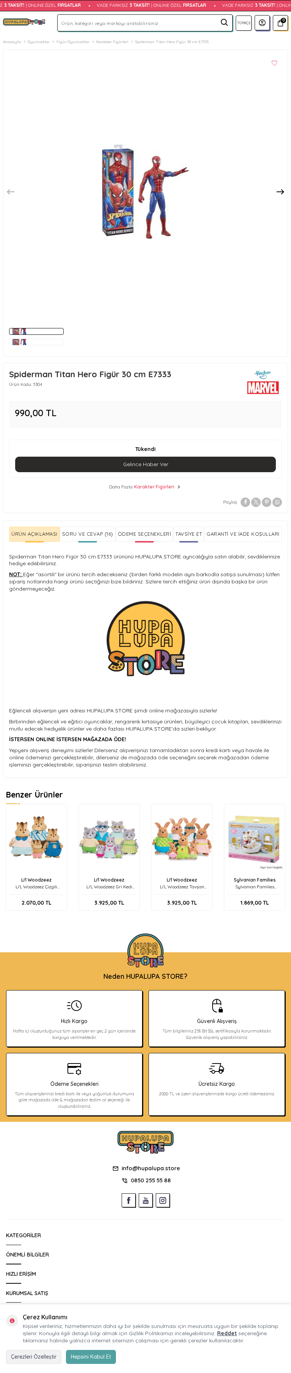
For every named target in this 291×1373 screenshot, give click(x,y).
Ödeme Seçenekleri (144, 534)
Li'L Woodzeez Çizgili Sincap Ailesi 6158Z (36, 887)
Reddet (227, 1333)
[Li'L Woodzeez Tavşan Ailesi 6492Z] (182, 839)
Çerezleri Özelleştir (33, 1356)
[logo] (24, 23)
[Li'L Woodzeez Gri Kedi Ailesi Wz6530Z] (109, 839)
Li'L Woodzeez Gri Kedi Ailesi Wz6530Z (109, 887)
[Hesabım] (262, 23)
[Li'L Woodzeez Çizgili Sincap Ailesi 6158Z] (36, 839)
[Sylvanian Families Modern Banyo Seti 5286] (254, 839)
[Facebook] (128, 1200)
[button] (10, 192)
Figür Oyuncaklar (72, 41)
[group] (145, 192)
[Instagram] (162, 1200)
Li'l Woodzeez (36, 880)
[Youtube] (145, 1200)
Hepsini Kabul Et (91, 1356)
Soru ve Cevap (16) (87, 534)
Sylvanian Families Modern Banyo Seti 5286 (255, 887)
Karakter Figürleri (112, 41)
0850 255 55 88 (151, 1180)
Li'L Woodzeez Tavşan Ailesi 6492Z (182, 887)
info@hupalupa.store (151, 1168)
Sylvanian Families (255, 880)
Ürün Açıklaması (34, 534)
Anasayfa (12, 41)
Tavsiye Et (188, 534)
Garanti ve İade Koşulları (243, 534)
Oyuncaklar (39, 41)
